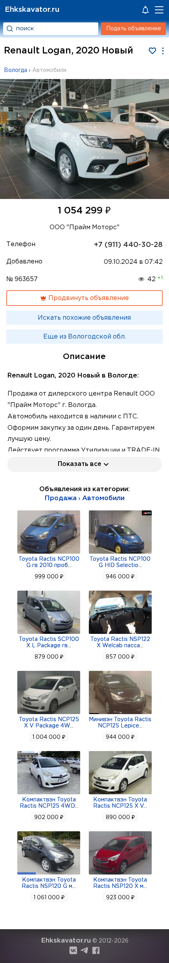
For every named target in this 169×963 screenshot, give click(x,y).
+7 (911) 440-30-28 (128, 245)
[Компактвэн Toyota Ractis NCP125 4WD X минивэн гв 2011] (48, 793)
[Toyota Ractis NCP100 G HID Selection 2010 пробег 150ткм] (120, 553)
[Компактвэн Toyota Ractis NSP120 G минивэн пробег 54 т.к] (48, 873)
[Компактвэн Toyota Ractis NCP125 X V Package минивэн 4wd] (120, 793)
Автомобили (49, 70)
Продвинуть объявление (88, 298)
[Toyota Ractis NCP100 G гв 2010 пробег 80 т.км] (48, 553)
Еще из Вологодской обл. (84, 337)
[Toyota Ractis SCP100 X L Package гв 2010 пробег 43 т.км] (48, 633)
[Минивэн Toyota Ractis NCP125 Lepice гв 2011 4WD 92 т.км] (120, 713)
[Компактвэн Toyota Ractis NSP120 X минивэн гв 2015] (120, 873)
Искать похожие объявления (84, 318)
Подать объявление (133, 28)
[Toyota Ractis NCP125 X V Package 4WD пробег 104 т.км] (48, 713)
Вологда (15, 70)
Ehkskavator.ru (32, 9)
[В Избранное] (152, 50)
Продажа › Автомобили (84, 498)
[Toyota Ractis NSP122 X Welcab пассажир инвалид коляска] (120, 633)
